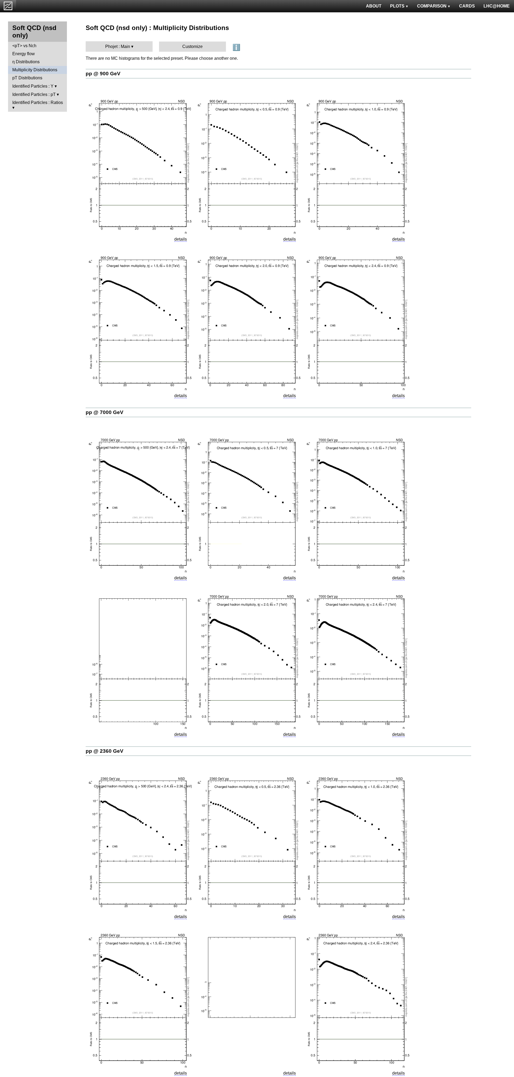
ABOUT (373, 6)
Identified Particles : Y (33, 86)
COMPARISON (432, 6)
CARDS (467, 6)
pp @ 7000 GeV (104, 412)
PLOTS (397, 6)
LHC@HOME (496, 6)
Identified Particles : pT (34, 94)
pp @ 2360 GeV (104, 751)
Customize (192, 46)
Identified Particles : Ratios (37, 102)
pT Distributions (27, 78)
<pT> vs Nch (24, 45)
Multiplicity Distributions (34, 70)
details (180, 239)
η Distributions (26, 61)
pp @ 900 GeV (103, 73)
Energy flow (23, 53)
